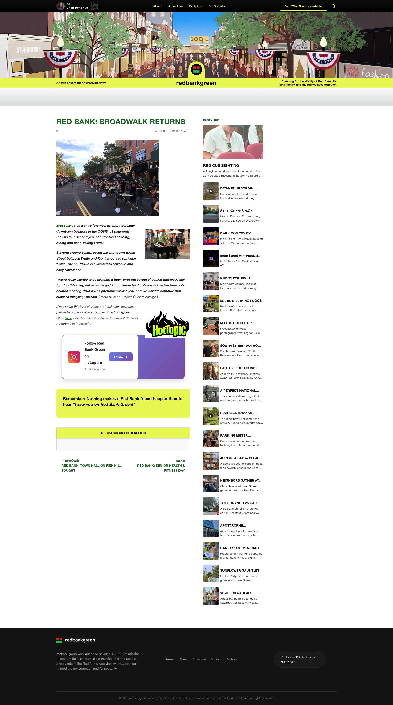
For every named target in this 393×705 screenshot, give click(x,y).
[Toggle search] (333, 6)
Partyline (195, 6)
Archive (231, 659)
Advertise (175, 6)
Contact (216, 659)
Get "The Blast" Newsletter (304, 6)
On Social (215, 6)
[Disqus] (123, 534)
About (157, 6)
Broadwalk (64, 225)
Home (170, 659)
